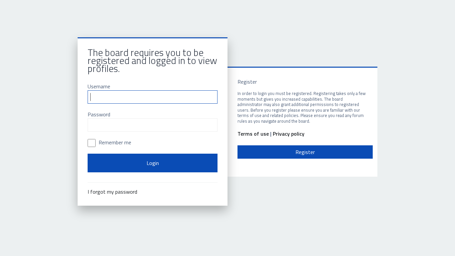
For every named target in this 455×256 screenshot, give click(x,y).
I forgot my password (112, 192)
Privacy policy (288, 133)
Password (99, 114)
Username (99, 86)
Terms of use (253, 133)
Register (305, 152)
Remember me (114, 142)
